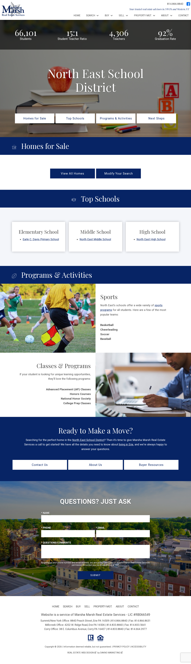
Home (77, 15)
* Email (100, 527)
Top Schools (75, 118)
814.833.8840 (115, 624)
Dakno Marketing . (111, 652)
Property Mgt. (103, 606)
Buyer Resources (151, 465)
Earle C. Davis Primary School (41, 239)
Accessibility (138, 646)
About (120, 606)
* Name (45, 513)
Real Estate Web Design (80, 652)
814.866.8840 (119, 620)
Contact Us (40, 465)
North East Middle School (95, 239)
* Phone (46, 527)
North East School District (88, 440)
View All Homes (72, 173)
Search (67, 606)
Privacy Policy (121, 646)
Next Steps (156, 118)
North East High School (151, 239)
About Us (95, 465)
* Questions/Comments (56, 542)
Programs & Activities (116, 118)
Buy (78, 606)
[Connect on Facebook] (188, 4)
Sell (87, 606)
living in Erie (126, 444)
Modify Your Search (118, 173)
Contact (183, 15)
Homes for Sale (34, 118)
